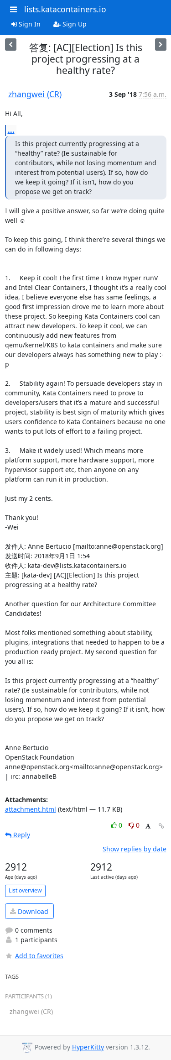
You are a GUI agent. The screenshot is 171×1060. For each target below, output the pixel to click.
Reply (20, 834)
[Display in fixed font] (148, 826)
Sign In (29, 24)
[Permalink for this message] (161, 826)
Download (32, 911)
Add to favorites (39, 955)
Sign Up (74, 24)
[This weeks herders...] (160, 44)
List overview (25, 890)
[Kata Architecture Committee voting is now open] (10, 44)
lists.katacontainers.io (65, 9)
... (11, 130)
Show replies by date (134, 849)
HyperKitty (88, 1047)
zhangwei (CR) (35, 94)
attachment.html (30, 809)
